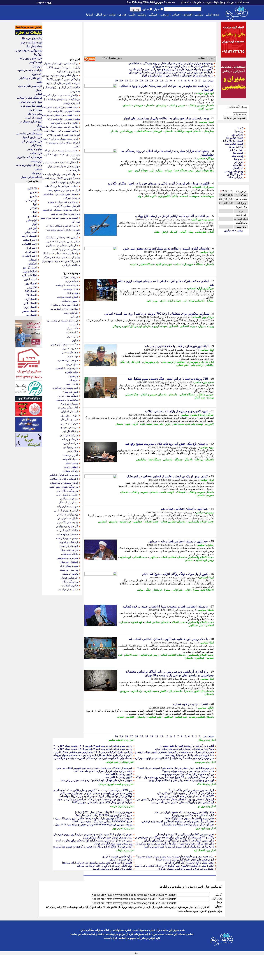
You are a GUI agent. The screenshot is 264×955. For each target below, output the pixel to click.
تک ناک (201, 784)
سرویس (124, 691)
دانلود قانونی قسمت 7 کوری (117, 856)
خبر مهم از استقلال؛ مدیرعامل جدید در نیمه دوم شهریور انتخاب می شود (94, 768)
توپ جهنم (73, 356)
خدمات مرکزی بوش (31, 176)
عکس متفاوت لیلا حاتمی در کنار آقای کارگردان (189, 862)
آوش (34, 224)
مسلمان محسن (70, 352)
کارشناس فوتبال (69, 577)
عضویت (41, 2)
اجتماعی (176, 14)
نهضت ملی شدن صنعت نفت (188, 423)
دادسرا (187, 691)
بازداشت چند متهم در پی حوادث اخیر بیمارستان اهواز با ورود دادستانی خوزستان (171, 72)
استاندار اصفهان (69, 411)
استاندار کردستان (69, 546)
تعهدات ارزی (141, 170)
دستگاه (199, 264)
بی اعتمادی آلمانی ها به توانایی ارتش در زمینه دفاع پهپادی (182, 66)
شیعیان (119, 423)
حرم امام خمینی (69, 423)
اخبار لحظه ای (29, 255)
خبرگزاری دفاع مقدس (202, 414)
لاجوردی (209, 423)
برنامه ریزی (71, 281)
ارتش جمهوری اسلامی (66, 510)
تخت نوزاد (37, 74)
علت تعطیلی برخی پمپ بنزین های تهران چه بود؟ (188, 771)
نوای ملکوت (71, 372)
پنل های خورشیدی (68, 569)
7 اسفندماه (72, 332)
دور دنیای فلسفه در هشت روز (62, 320)
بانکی (175, 196)
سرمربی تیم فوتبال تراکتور (64, 474)
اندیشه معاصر (115, 739)
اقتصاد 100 (31, 291)
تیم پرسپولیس (70, 447)
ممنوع (167, 589)
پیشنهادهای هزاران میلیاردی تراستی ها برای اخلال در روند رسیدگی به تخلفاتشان (171, 63)
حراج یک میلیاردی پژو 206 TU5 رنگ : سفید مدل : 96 (104, 815)
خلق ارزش (72, 364)
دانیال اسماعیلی (69, 553)
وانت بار (38, 129)
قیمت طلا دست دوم (31, 42)
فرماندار (157, 589)
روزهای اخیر (126, 131)
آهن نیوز (32, 228)
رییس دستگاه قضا (184, 170)
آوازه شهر (31, 220)
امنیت (133, 264)
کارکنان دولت (71, 312)
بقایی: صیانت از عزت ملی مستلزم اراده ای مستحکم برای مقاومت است (94, 840)
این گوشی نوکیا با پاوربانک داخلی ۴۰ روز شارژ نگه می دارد (182, 802)
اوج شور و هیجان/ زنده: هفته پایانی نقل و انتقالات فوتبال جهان (181, 780)
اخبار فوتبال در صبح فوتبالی (120, 761)
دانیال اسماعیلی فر (68, 518)
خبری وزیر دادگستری (67, 368)
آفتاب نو (32, 216)
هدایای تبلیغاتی (34, 149)
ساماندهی (141, 459)
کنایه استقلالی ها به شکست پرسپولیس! (193, 815)
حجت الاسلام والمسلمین (201, 521)
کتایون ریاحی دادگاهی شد (119, 774)
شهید (127, 423)
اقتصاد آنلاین (30, 303)
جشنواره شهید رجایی (67, 494)
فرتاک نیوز (208, 317)
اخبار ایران (31, 247)
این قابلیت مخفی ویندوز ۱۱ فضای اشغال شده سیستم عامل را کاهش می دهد (173, 799)
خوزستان (138, 105)
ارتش (165, 231)
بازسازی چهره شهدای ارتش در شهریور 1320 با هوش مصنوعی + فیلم (62, 229)
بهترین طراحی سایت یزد (29, 133)
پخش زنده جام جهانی (31, 101)
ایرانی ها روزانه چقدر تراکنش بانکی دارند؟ (191, 790)
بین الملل (101, 14)
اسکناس (32, 263)
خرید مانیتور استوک (32, 137)
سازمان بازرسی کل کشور (137, 326)
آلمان (211, 231)
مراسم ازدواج (70, 443)
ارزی (162, 300)
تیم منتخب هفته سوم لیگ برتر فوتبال (113, 843)
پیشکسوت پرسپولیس (66, 399)
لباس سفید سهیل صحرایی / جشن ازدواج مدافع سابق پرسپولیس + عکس (61, 142)
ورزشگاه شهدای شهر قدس (63, 486)
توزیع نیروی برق (69, 415)
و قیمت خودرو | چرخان (111, 784)
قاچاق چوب (72, 383)
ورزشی (165, 14)
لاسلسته (73, 324)
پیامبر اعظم (72, 462)
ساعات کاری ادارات (67, 530)
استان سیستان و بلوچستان (64, 482)
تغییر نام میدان (70, 391)
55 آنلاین (32, 188)
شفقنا (211, 610)
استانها (89, 14)
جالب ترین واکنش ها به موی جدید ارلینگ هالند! (189, 818)
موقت (140, 589)
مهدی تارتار (72, 292)
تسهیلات (194, 196)
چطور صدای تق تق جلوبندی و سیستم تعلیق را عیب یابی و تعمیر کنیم (96, 793)
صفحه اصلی (243, 2)
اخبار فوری (31, 251)
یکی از (114, 131)
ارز (152, 170)
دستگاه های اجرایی (68, 395)
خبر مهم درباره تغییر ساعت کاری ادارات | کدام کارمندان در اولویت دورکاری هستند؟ (170, 758)
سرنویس (200, 761)
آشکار (33, 208)
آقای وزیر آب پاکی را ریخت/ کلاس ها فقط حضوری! (187, 745)
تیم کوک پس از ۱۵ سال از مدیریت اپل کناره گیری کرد (185, 793)
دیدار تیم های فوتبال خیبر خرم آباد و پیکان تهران (107, 837)
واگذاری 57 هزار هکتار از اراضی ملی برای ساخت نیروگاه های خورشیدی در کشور (171, 837)
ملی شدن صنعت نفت (151, 423)
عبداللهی (137, 521)
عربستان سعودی (69, 427)
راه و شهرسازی (150, 361)
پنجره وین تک (35, 113)
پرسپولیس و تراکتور (67, 514)
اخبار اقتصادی (29, 243)
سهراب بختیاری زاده (67, 506)
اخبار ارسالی (30, 239)
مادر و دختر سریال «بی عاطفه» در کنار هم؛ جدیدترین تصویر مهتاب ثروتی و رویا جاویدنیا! (167, 752)
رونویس (209, 512)
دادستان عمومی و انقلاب (201, 105)
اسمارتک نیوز (30, 267)
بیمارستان (161, 105)
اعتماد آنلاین (30, 279)
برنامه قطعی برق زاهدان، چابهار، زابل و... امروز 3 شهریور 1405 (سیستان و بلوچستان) (61, 67)
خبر (232, 2)
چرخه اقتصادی (188, 326)
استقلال (33, 259)
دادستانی (167, 459)
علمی (132, 14)
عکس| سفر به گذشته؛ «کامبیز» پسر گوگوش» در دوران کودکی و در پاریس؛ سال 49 (170, 865)
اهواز (201, 108)
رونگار (210, 158)
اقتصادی (188, 14)
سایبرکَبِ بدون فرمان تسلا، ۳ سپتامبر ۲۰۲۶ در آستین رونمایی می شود (95, 799)
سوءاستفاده (207, 196)
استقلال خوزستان (69, 561)
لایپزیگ (173, 231)
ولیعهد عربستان (70, 573)
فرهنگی (153, 14)
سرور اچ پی (35, 109)
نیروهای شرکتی (69, 277)
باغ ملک (188, 459)
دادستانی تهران (197, 300)
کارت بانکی (150, 196)
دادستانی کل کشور (204, 691)
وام (139, 196)
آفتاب (34, 212)
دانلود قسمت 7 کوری (121, 859)
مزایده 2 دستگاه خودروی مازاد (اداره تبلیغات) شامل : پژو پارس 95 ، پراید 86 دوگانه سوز (85, 818)
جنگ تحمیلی (131, 394)
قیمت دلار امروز (33, 117)
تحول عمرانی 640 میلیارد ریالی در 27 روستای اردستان (185, 834)
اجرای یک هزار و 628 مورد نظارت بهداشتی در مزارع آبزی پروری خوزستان (93, 834)
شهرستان (188, 264)
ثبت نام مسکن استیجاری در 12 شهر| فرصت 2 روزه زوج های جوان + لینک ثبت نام (171, 777)
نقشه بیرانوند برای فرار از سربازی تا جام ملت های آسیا (103, 771)
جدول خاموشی (70, 459)
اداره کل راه (133, 361)
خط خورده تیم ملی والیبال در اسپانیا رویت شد (190, 755)
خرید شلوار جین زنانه (31, 58)
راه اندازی (136, 691)
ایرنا (211, 252)
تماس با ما (197, 2)
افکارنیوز (32, 287)
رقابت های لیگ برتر (67, 522)
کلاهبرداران (164, 196)
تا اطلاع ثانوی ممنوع (203, 589)
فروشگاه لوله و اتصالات (29, 97)
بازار (168, 423)
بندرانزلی (177, 589)
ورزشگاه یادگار (70, 581)
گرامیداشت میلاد (69, 550)
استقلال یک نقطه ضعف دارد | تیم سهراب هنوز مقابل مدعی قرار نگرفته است (61, 166)
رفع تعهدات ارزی (205, 170)
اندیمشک (181, 492)
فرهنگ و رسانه (70, 439)
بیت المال (200, 397)
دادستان (149, 105)
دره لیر (74, 316)
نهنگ (148, 589)
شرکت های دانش (68, 435)
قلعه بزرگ (72, 328)
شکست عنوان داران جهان (64, 344)
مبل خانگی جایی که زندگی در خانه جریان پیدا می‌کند (104, 865)
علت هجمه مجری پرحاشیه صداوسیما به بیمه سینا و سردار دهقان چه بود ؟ (175, 856)
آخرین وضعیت (70, 455)
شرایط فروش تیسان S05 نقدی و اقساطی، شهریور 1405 (102, 802)
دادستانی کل (175, 691)
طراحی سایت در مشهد (30, 70)
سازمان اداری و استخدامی (64, 308)
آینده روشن (31, 231)
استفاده (184, 196)
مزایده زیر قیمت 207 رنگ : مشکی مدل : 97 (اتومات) (103, 812)
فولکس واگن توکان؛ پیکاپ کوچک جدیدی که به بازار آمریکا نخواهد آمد (95, 796)
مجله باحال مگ (34, 46)
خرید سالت (36, 153)
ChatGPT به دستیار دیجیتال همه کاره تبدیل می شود (186, 796)
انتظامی (102, 521)
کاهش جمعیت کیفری (155, 691)
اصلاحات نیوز (30, 271)
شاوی (75, 340)
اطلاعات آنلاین (29, 275)
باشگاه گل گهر (70, 431)
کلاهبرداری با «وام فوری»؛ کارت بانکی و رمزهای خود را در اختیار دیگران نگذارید (171, 69)
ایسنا (211, 121)
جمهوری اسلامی (69, 300)
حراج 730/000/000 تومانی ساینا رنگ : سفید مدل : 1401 (102, 821)
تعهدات (168, 170)
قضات (120, 716)
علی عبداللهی (196, 625)
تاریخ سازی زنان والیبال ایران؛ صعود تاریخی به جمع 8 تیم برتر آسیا (179, 846)
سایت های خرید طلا (32, 38)
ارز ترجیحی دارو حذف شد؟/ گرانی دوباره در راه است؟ (185, 859)
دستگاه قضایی (142, 131)
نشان (156, 231)
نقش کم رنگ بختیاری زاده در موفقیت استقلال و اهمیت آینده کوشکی (178, 821)
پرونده (210, 326)
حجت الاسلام (152, 521)
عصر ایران (208, 187)
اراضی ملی (197, 365)
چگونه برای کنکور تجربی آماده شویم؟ (112, 868)
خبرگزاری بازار (206, 288)
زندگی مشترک (70, 470)
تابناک (211, 707)
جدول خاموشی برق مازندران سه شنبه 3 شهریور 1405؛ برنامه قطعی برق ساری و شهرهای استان (61, 178)
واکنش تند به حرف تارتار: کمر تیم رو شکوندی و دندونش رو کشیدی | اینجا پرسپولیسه (61, 99)
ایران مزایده (116, 806)
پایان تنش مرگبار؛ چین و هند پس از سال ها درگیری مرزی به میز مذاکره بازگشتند (171, 843)
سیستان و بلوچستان (67, 534)
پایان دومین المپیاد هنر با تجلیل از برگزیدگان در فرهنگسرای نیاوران (179, 840)
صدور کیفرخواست (68, 589)
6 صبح (33, 192)
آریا (35, 204)
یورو (155, 300)
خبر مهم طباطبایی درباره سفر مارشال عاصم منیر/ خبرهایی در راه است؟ (175, 768)
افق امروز (31, 283)
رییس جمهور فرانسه (67, 538)
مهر (212, 447)
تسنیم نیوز (208, 219)
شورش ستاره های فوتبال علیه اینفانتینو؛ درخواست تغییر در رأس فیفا (96, 780)
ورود (49, 2)
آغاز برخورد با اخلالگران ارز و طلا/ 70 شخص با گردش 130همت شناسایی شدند (91, 846)
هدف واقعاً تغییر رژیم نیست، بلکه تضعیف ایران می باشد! (184, 812)
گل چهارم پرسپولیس (67, 526)
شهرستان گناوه (164, 264)
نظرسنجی (200, 231)
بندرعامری (72, 336)
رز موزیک (37, 173)
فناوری (122, 14)
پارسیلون (73, 375)
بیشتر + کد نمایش (233, 230)
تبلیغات (119, 850)
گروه (135, 423)
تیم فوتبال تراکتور (69, 498)
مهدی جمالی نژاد (69, 565)
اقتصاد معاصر (29, 311)
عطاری (38, 93)
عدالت (177, 264)
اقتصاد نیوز (31, 315)
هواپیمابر (73, 379)
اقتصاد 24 (31, 295)
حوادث (112, 14)
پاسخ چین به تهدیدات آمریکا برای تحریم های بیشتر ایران (184, 749)
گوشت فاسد (167, 492)
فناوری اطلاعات (69, 585)
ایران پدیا (37, 66)
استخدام (185, 2)
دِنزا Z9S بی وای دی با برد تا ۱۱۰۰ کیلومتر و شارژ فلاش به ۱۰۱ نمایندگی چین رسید (88, 790)
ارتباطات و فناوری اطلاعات (64, 478)
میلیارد (159, 170)
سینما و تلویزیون (69, 403)
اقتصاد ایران (30, 307)
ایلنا (212, 349)
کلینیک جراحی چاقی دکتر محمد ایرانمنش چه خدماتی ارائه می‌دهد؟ (97, 862)
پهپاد (191, 231)
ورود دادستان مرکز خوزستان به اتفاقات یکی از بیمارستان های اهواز (177, 75)
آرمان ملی (31, 200)
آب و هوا (224, 2)
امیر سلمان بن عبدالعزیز (65, 387)
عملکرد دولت (71, 466)
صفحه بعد (208, 80)
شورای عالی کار (69, 419)
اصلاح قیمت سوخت (67, 296)
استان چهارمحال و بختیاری (64, 304)
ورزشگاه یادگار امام (67, 490)
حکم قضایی (182, 365)
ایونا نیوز (209, 93)
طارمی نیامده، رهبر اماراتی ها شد (60, 126)
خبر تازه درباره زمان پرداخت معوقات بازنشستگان (188, 824)
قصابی (200, 495)
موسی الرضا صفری (67, 360)
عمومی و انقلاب (177, 105)
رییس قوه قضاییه (205, 560)
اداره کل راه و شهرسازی (200, 361)
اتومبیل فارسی (29, 235)
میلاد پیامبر (72, 451)
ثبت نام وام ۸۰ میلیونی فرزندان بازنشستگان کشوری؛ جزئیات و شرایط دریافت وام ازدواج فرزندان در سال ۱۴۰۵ (73, 758)
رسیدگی (116, 326)
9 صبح (33, 196)
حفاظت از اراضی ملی (173, 361)
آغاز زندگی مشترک (68, 407)
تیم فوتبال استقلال (68, 502)
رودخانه (199, 459)
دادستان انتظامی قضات (173, 521)
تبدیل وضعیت (71, 288)
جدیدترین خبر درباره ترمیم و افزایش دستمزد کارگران (186, 868)
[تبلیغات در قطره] (28, 34)
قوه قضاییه (125, 521)
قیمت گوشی (35, 62)
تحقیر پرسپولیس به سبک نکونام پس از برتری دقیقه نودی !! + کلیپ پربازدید (62, 154)
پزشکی (142, 14)
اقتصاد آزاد (199, 850)
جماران (210, 544)
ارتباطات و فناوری (68, 542)
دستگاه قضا (155, 459)
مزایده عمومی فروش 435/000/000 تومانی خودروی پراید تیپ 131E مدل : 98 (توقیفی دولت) (83, 824)
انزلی (188, 589)
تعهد (130, 170)
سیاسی (199, 14)
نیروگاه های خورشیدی (66, 285)
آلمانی (183, 231)
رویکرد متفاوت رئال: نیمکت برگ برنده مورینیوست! (187, 774)
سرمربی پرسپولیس (67, 557)
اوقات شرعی (211, 2)
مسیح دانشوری (70, 348)
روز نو (201, 806)
